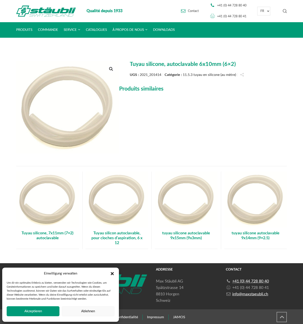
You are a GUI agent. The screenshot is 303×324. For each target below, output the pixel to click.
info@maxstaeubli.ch (250, 294)
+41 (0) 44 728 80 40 (231, 5)
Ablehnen (88, 311)
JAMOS (179, 317)
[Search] (284, 11)
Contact (193, 11)
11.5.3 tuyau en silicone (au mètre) (209, 75)
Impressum (155, 317)
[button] (112, 273)
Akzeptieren (33, 311)
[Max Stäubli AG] (46, 11)
